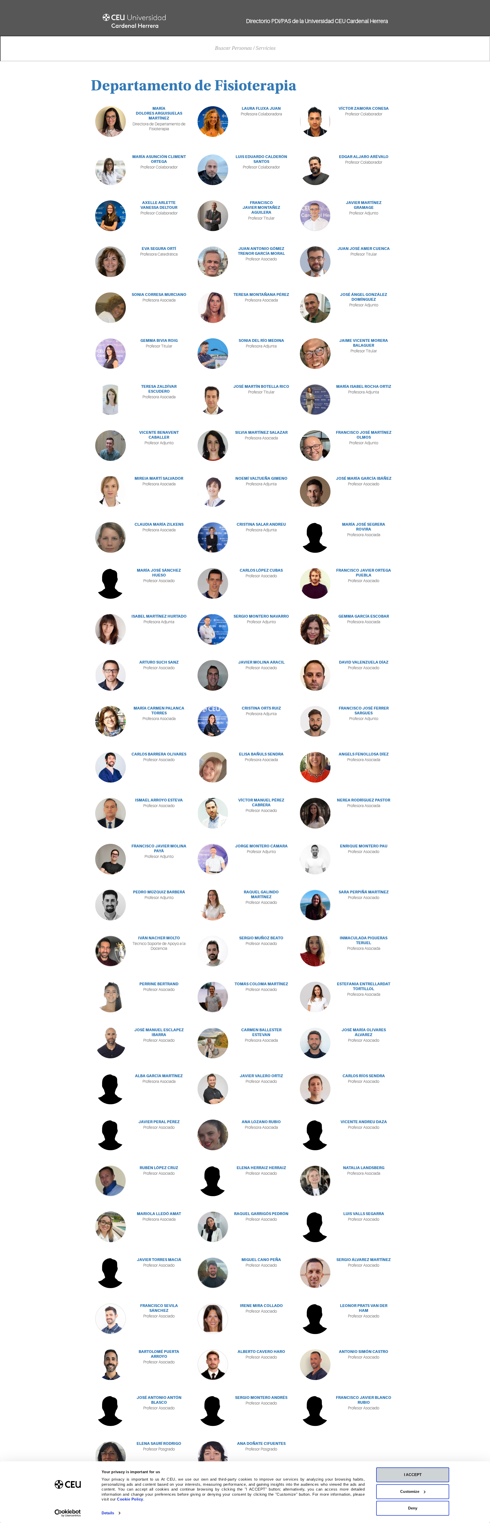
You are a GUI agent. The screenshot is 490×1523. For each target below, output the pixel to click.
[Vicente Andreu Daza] (315, 1135)
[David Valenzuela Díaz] (315, 675)
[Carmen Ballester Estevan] (213, 1043)
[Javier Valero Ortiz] (213, 1089)
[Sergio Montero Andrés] (213, 1410)
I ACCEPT (413, 1474)
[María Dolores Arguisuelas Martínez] (110, 121)
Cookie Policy (130, 1499)
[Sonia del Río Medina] (213, 353)
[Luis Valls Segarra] (315, 1227)
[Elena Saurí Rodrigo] (110, 1456)
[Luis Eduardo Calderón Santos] (213, 169)
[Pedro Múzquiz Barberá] (110, 905)
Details (108, 1513)
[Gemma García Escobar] (315, 629)
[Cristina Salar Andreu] (213, 537)
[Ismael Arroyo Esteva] (110, 813)
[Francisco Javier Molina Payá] (110, 859)
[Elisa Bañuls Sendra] (213, 767)
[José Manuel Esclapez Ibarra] (110, 1043)
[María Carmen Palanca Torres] (110, 721)
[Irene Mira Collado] (213, 1318)
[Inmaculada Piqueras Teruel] (315, 951)
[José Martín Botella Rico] (213, 399)
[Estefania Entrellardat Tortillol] (315, 997)
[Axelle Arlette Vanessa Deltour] (110, 215)
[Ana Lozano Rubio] (213, 1135)
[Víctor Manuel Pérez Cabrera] (213, 813)
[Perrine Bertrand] (110, 997)
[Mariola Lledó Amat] (110, 1227)
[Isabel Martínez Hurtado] (110, 629)
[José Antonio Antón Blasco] (110, 1410)
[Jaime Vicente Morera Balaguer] (315, 353)
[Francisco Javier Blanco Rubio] (315, 1410)
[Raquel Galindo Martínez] (213, 905)
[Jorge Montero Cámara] (213, 859)
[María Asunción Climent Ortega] (110, 169)
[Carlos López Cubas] (213, 583)
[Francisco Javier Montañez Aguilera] (213, 215)
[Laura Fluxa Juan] (213, 121)
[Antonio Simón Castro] (315, 1364)
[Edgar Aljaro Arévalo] (315, 169)
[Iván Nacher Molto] (110, 951)
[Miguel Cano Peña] (213, 1272)
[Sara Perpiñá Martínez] (315, 905)
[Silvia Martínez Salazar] (213, 445)
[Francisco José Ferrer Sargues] (315, 721)
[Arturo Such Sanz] (110, 675)
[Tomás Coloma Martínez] (213, 997)
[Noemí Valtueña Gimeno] (213, 491)
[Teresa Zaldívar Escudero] (110, 399)
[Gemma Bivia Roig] (110, 353)
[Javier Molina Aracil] (213, 675)
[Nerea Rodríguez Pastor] (315, 813)
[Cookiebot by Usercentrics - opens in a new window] (67, 1513)
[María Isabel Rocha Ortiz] (315, 399)
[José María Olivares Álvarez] (315, 1043)
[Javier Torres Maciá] (110, 1272)
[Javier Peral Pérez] (110, 1135)
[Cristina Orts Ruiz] (213, 721)
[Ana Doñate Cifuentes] (213, 1456)
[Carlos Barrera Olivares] (110, 767)
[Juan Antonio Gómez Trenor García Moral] (213, 261)
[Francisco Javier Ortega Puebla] (315, 583)
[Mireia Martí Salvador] (110, 491)
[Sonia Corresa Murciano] (110, 307)
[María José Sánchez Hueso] (110, 583)
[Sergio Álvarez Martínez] (315, 1272)
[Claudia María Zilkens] (110, 537)
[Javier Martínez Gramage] (315, 215)
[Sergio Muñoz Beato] (213, 951)
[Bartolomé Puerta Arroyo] (110, 1364)
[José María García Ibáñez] (315, 491)
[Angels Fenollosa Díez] (315, 767)
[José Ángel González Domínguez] (315, 307)
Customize (409, 1491)
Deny (412, 1508)
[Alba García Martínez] (110, 1089)
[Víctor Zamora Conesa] (315, 121)
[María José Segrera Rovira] (315, 537)
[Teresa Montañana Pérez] (213, 307)
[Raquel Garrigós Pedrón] (213, 1227)
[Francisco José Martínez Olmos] (315, 445)
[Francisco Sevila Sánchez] (110, 1318)
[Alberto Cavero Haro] (213, 1364)
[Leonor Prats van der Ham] (315, 1318)
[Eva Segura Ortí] (110, 261)
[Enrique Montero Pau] (315, 859)
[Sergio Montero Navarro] (213, 629)
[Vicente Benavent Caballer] (110, 445)
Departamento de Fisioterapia (194, 86)
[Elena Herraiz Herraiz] (213, 1181)
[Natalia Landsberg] (315, 1181)
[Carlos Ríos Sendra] (315, 1089)
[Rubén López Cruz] (110, 1181)
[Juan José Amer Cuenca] (315, 261)
